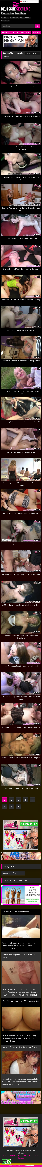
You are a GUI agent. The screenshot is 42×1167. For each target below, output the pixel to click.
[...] (27, 949)
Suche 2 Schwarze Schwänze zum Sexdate (20, 1047)
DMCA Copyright (22, 1155)
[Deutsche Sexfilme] (17, 6)
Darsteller (14, 32)
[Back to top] (34, 1160)
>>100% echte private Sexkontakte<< (21, 1166)
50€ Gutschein (25, 32)
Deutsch (25, 1)
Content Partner (10, 1155)
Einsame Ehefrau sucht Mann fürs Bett (18, 911)
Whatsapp (36, 32)
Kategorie (5, 32)
